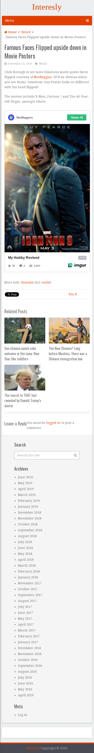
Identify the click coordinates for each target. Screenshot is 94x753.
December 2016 (29, 648)
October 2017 (28, 589)
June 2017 (25, 612)
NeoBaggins (43, 77)
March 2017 (27, 630)
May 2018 (25, 553)
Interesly (47, 6)
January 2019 (28, 506)
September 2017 (30, 595)
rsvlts (46, 282)
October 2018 (28, 524)
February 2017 (29, 636)
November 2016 (30, 654)
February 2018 (29, 571)
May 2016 (25, 689)
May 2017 (25, 618)
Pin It (73, 294)
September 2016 (30, 665)
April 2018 (26, 559)
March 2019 (27, 495)
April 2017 (26, 624)
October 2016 (28, 660)
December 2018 (29, 512)
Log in (22, 715)
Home (12, 32)
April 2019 (26, 489)
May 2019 (25, 483)
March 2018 (27, 565)
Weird (26, 32)
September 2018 (30, 530)
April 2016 (26, 695)
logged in (53, 423)
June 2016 (25, 683)
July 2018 (25, 542)
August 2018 (27, 536)
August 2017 (27, 601)
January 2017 (28, 642)
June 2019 (25, 477)
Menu (9, 20)
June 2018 (25, 548)
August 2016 (27, 671)
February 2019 (29, 500)
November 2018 (30, 518)
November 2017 (30, 583)
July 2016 (25, 677)
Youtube (28, 282)
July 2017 (25, 607)
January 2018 (28, 577)
